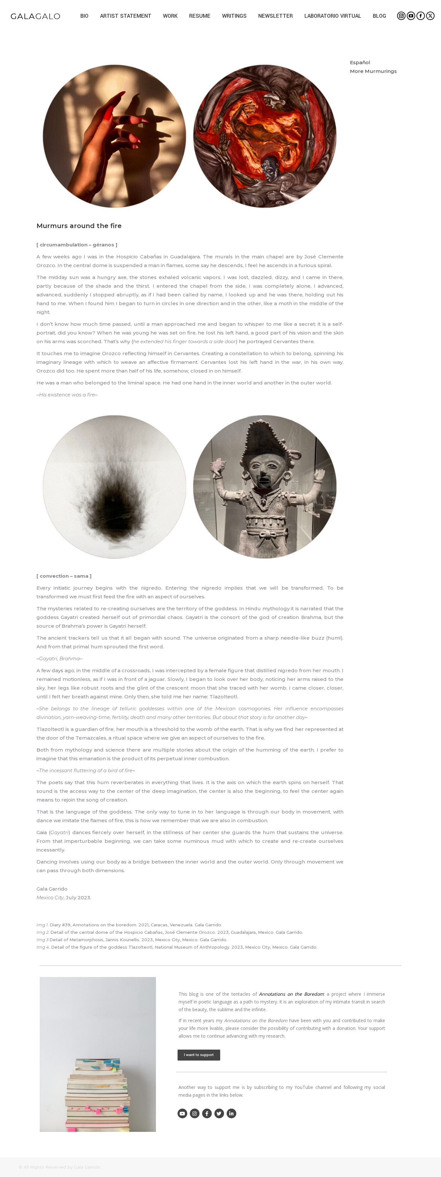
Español (360, 62)
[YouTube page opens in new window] (411, 16)
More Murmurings (373, 71)
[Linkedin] (231, 1113)
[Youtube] (182, 1113)
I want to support (199, 1055)
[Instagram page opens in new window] (401, 16)
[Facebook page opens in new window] (420, 16)
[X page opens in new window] (430, 16)
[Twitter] (219, 1113)
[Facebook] (207, 1113)
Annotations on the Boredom (291, 994)
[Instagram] (195, 1113)
